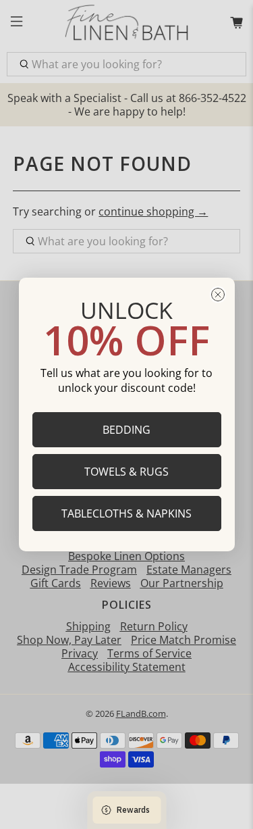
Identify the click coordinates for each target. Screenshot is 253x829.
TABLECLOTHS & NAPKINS (126, 513)
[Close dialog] (218, 294)
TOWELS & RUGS (126, 471)
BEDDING (126, 429)
